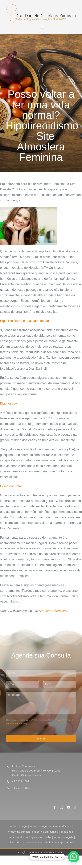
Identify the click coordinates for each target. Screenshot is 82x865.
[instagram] (61, 807)
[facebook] (54, 807)
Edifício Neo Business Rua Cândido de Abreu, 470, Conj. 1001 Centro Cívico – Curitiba (36, 770)
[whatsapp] (75, 807)
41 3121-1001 (20, 781)
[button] (73, 856)
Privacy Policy (62, 720)
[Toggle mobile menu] (43, 27)
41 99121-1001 (21, 787)
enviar (41, 738)
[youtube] (68, 807)
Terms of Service (14, 723)
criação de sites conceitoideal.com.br (41, 852)
